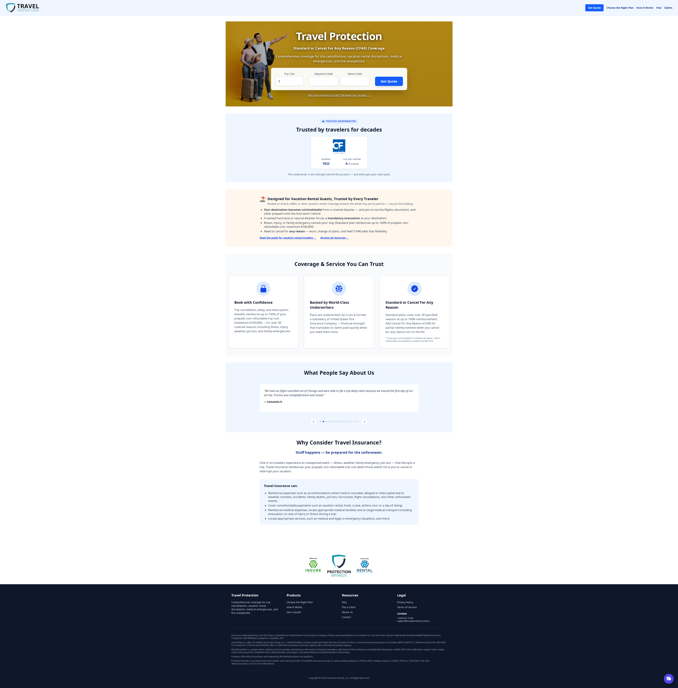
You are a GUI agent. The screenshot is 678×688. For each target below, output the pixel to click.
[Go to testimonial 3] (326, 421)
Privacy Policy (405, 602)
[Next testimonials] (364, 421)
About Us (347, 612)
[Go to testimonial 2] (323, 421)
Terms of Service (407, 607)
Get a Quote (294, 612)
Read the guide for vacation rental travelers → (288, 237)
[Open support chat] (669, 679)
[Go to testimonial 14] (357, 421)
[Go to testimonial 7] (337, 421)
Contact (346, 617)
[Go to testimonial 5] (332, 421)
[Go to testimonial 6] (335, 421)
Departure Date (323, 73)
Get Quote (594, 7)
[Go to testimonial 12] (352, 421)
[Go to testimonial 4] (329, 421)
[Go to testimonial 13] (354, 421)
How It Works (644, 7)
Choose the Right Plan (620, 7)
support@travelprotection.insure (413, 620)
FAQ (658, 7)
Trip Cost (289, 73)
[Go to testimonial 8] (340, 421)
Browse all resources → (334, 237)
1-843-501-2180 (405, 618)
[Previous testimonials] (313, 421)
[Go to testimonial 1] (320, 421)
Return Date (355, 73)
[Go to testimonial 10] (346, 421)
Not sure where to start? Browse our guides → (339, 95)
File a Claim (349, 607)
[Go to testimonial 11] (349, 421)
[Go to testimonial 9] (343, 421)
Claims (668, 7)
